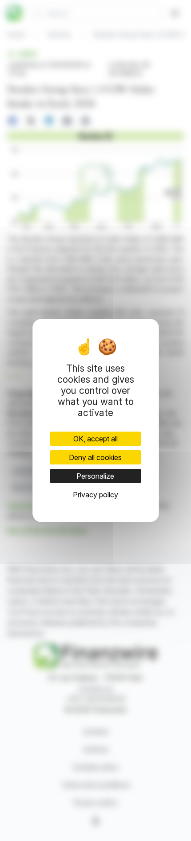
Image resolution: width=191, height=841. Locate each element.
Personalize (95, 476)
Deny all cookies (95, 457)
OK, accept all (95, 438)
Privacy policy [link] (95, 494)
